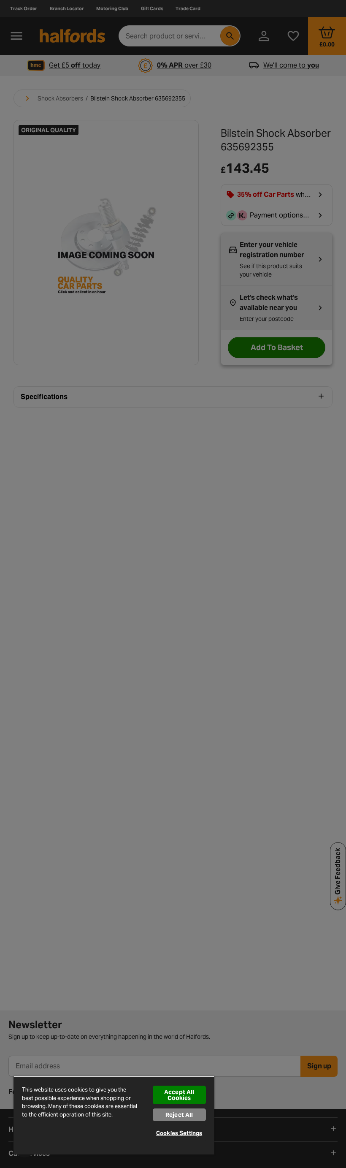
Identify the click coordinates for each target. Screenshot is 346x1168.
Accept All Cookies (179, 1095)
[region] (114, 1115)
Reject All (179, 1115)
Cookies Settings (179, 1133)
